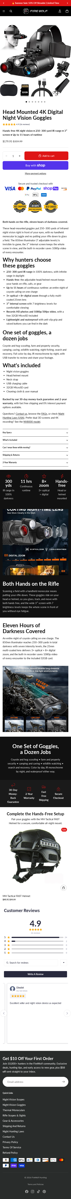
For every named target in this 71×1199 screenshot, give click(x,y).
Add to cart (48, 155)
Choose (66, 887)
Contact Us (9, 1136)
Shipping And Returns (14, 1126)
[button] (16, 125)
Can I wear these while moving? (16, 447)
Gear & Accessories (13, 1120)
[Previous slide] (4, 1013)
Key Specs (7, 432)
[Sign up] (63, 1081)
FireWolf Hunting (39, 1177)
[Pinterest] (44, 1192)
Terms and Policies (36, 1184)
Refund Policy (10, 1152)
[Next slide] (67, 1013)
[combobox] (63, 962)
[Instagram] (33, 1192)
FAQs (44, 413)
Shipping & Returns (11, 455)
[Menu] (4, 11)
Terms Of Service (12, 1147)
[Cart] (67, 11)
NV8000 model (31, 421)
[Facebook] (27, 1192)
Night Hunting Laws (13, 1131)
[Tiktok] (38, 1192)
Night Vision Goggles (14, 1104)
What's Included (10, 440)
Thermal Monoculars (14, 1110)
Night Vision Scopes (13, 1099)
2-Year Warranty (10, 462)
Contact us (21, 413)
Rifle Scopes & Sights (14, 1115)
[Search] (11, 11)
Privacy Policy (10, 1142)
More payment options (35, 173)
